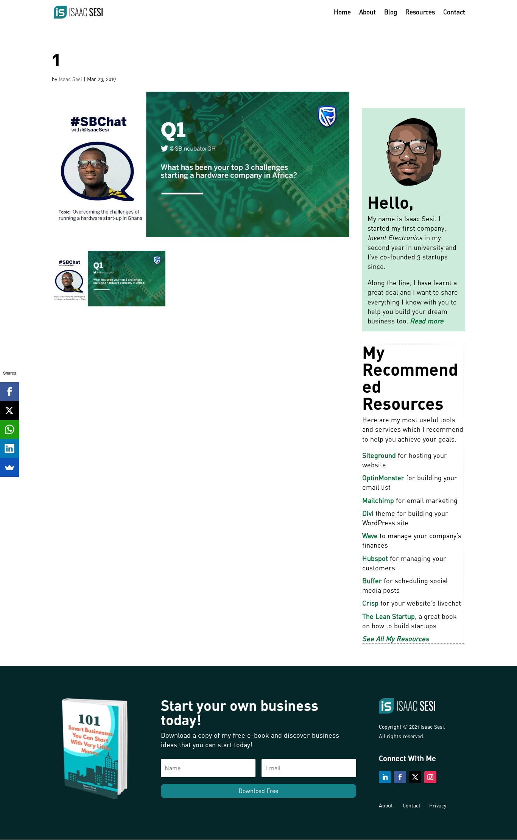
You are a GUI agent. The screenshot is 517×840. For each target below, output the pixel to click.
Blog (390, 12)
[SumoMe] (9, 467)
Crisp (370, 603)
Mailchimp (378, 500)
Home (342, 12)
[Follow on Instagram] (430, 777)
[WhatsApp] (9, 429)
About (367, 12)
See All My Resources (395, 638)
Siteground (379, 455)
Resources (420, 12)
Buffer (372, 580)
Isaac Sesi (70, 79)
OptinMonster (383, 477)
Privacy (437, 805)
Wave (370, 535)
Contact (454, 12)
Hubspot (375, 558)
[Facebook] (9, 391)
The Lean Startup (388, 616)
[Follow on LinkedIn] (385, 777)
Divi (368, 513)
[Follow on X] (415, 777)
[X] (9, 410)
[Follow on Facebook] (400, 777)
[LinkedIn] (9, 448)
